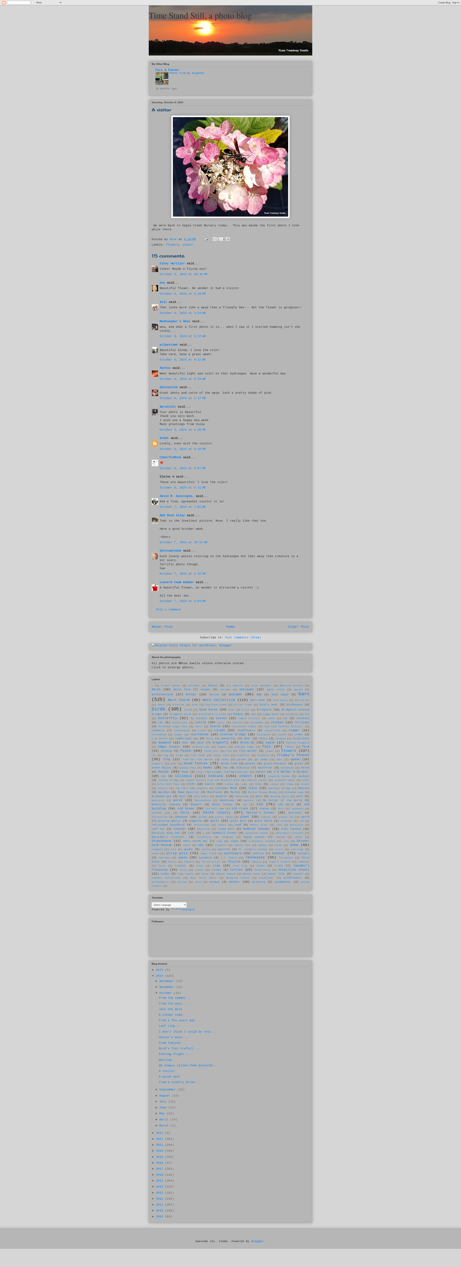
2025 (160, 970)
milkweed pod (161, 796)
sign (219, 841)
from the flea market (197, 759)
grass (299, 763)
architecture (162, 694)
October (166, 993)
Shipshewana (161, 841)
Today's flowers (279, 862)
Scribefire (204, 837)
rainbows (286, 821)
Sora (173, 849)
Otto (281, 808)
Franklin (263, 755)
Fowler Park (221, 755)
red (301, 821)
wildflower (266, 878)
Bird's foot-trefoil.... (179, 1048)
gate (279, 759)
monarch (221, 796)
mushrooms (227, 800)
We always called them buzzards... (188, 1065)
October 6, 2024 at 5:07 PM (183, 468)
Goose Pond (229, 763)
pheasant (181, 816)
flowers (172, 244)
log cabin (182, 788)
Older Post (298, 627)
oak (245, 804)
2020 (160, 1151)
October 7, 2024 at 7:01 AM (183, 507)
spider (188, 849)
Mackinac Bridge (279, 788)
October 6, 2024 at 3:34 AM (183, 313)
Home (230, 627)
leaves (209, 784)
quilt (214, 821)
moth (299, 796)
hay (225, 767)
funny (225, 759)
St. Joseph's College (253, 849)
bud (253, 714)
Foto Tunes (198, 755)
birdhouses (294, 704)
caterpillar (180, 722)
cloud (202, 730)
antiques (247, 689)
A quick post (169, 1076)
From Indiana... (172, 1043)
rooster (179, 829)
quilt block (263, 820)
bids (195, 704)
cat (160, 722)
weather (298, 874)
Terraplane (286, 857)
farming (166, 751)
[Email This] (214, 239)
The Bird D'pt (211, 862)
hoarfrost (265, 767)
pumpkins (195, 820)
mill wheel (201, 796)
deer (247, 738)
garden (241, 759)
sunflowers (233, 853)
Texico (172, 862)
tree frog (240, 865)
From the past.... (174, 1003)
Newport (196, 804)
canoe (271, 718)
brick (245, 709)
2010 (160, 1210)
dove (200, 742)
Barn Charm (178, 700)
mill (182, 796)
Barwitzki (168, 406)
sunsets (303, 853)
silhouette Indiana (262, 841)
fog (166, 755)
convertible (272, 730)
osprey (264, 808)
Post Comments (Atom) (243, 637)
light (244, 784)
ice (163, 776)
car (285, 718)
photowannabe (170, 550)
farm (305, 746)
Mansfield (214, 792)
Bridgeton (264, 709)
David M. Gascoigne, (177, 496)
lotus (252, 788)
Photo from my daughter (187, 73)
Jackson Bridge (168, 780)
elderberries (200, 747)
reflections (201, 825)
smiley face (242, 845)
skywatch (221, 845)
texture (189, 862)
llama (289, 784)
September (168, 1089)
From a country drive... (179, 1082)
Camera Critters (249, 718)
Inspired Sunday (279, 776)
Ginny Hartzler (172, 263)
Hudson (260, 771)
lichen (229, 784)
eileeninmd (169, 344)
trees (261, 865)
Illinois (183, 776)
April (164, 1119)
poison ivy (286, 817)
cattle (200, 722)
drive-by (247, 742)
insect (187, 244)
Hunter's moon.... (174, 1037)
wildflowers (292, 877)
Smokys (262, 845)
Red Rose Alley (172, 515)
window (214, 882)
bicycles (178, 704)
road (238, 824)
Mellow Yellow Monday (262, 792)
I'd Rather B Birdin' (291, 771)
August (165, 1095)
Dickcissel (301, 738)
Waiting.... (169, 1060)
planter (266, 817)
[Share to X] (221, 239)
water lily (276, 873)
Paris (184, 812)
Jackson (303, 776)
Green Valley (161, 767)
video (165, 873)
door (185, 742)
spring (206, 849)
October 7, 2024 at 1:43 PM (183, 573)
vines (205, 874)
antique (225, 689)
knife (191, 784)
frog (166, 759)
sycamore (205, 857)
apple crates (276, 689)
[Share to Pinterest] (228, 239)
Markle (235, 792)
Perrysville (159, 817)
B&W (259, 694)
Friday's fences (293, 755)
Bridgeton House (180, 714)
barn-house (280, 700)
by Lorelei (199, 718)
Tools (162, 865)
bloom (188, 709)
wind (198, 882)
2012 (160, 1199)
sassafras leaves (256, 833)
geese (295, 759)
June (163, 1107)
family (289, 747)
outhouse (297, 808)
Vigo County (186, 874)
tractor (180, 865)
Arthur (191, 694)
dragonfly (220, 742)
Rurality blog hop (166, 833)
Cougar (178, 734)
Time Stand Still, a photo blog (200, 15)
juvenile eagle (285, 780)
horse (305, 767)
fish (229, 751)
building (292, 714)
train (200, 865)
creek (298, 734)
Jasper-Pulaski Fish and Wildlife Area (213, 780)
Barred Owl (302, 700)
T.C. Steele (229, 857)
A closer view (170, 1015)
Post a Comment (168, 609)
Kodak (164, 438)
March (164, 1125)
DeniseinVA (169, 387)
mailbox (164, 792)
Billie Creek (243, 704)
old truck (240, 808)
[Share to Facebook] (224, 239)
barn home (257, 700)
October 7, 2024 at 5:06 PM (183, 601)
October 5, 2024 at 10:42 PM (183, 274)
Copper (294, 730)
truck (279, 865)
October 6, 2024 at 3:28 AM (183, 293)
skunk (186, 845)
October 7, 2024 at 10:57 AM (183, 542)
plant (244, 817)
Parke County (216, 813)
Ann (162, 282)
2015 (160, 1180)
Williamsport (160, 882)
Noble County (222, 804)
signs (234, 841)
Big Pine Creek (216, 704)
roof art (158, 829)
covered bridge (233, 734)
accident (194, 685)
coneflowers (246, 730)
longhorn (202, 788)
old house (186, 808)
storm (155, 853)
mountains (158, 800)
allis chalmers (261, 685)
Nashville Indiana (166, 804)
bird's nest (268, 704)
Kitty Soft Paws (168, 784)
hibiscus (242, 767)
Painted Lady (161, 813)
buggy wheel (271, 714)
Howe (185, 771)
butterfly (167, 718)
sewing (280, 837)
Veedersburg (262, 870)
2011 (160, 1204)
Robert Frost (259, 825)
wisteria (258, 882)
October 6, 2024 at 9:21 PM (183, 487)
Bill (164, 302)
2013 (160, 1193)
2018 (160, 1163)
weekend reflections (166, 878)
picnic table (224, 817)
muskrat (249, 800)
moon (259, 796)
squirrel (223, 849)
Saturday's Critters (289, 833)
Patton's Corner (260, 812)
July (163, 1101)
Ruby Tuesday (291, 829)
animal (205, 689)
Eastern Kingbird (297, 742)
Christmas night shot (172, 726)
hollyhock (287, 767)
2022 (160, 1139)
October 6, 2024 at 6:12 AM (183, 359)
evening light (244, 747)
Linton (274, 784)
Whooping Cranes (237, 878)
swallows (164, 857)
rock (279, 825)
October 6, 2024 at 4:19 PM (183, 449)
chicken (277, 722)
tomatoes (303, 862)
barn (304, 694)
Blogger (257, 1241)
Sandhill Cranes (224, 833)
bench (161, 704)
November (167, 987)
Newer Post (162, 627)
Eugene (222, 747)
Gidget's (157, 763)
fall (266, 747)
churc (198, 726)
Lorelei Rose (226, 788)
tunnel (199, 870)
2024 (160, 976)
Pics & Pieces (167, 70)
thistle (234, 861)
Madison (303, 788)
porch (305, 816)
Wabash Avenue (225, 874)
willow (182, 882)
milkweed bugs (294, 792)
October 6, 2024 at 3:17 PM (183, 398)
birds (158, 709)
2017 (160, 1169)
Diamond (281, 738)
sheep (298, 837)
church (215, 726)
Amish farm (182, 689)
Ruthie (165, 368)
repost (222, 825)
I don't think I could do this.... (188, 1031)
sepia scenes (254, 837)
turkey (216, 869)
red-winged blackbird (168, 824)
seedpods (227, 837)
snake (278, 845)
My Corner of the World (282, 800)
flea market (248, 751)
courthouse (200, 734)
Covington (263, 734)
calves (221, 718)
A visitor (167, 1071)
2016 (160, 1175)
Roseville (203, 829)
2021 (160, 1145)
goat (173, 763)
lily (258, 784)
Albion (213, 685)
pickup (203, 817)
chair (221, 722)
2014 (160, 1186)
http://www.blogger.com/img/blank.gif (222, 772)
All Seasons (235, 685)
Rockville (296, 825)
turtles (236, 870)
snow (294, 845)
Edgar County (169, 746)
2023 (160, 1133)
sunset (278, 853)
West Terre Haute (203, 878)
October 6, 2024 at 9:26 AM (183, 379)
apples (298, 689)
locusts (163, 788)
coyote (282, 734)
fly (154, 755)
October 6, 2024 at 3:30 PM (183, 430)
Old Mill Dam (215, 808)
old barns (286, 804)
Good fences (196, 763)
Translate (187, 909)
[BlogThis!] (218, 239)
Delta (263, 738)
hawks (207, 767)
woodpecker (283, 882)
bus (307, 714)
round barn (226, 829)
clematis (158, 730)
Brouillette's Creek (212, 714)
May (163, 1113)
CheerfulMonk (170, 457)
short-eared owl (195, 841)
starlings (297, 849)
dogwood (164, 742)
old (259, 804)
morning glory (279, 796)
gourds (250, 763)
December (167, 981)
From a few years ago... (179, 1020)
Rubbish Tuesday (256, 829)
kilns (305, 780)
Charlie (237, 722)
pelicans (294, 812)
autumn (235, 694)
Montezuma (241, 796)
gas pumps (261, 759)
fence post (211, 751)
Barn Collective (219, 700)
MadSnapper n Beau (175, 321)
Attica (214, 694)
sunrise (258, 853)
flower (269, 751)
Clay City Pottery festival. (283, 726)
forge (179, 755)
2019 (160, 1157)
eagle (270, 742)
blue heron (208, 709)
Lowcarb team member (177, 582)
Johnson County (257, 780)
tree (216, 865)
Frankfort (243, 755)
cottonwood (159, 734)
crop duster (160, 738)
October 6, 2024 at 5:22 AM (183, 336)
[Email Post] (206, 239)
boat (231, 709)
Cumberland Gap (186, 738)
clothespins (182, 730)
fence (185, 751)
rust (191, 833)
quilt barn (238, 820)
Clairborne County (244, 726)
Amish (156, 689)
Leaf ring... (169, 1026)
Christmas (302, 722)
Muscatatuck (203, 800)
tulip (183, 870)
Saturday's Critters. (169, 837)
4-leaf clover (170, 685)
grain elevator (275, 763)
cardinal (302, 718)
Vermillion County (293, 870)
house (163, 772)
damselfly (228, 738)
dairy (210, 738)
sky (200, 845)
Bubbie (238, 714)
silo (286, 841)
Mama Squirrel (188, 792)
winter (234, 882)
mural (177, 800)
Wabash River (251, 874)
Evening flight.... (175, 1054)
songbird (157, 849)
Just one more (170, 1009)
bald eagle (280, 694)
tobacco (256, 862)
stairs (279, 849)
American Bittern (291, 685)
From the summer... (175, 998)
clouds (219, 730)
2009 (160, 1216)
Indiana (215, 776)
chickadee (256, 722)
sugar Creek (208, 853)
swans (182, 857)
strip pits (177, 853)
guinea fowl (188, 767)
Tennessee (255, 857)
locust (305, 784)
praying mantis (169, 820)
